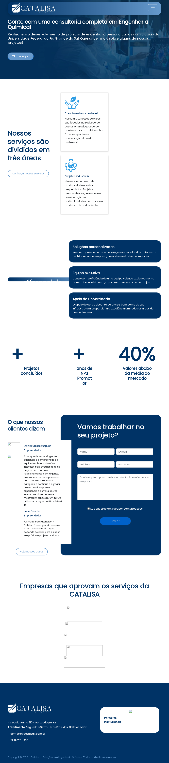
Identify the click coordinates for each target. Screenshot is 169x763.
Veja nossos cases (31, 551)
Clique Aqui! (20, 56)
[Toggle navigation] (152, 7)
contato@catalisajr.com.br (27, 734)
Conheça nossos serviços (28, 173)
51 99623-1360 (19, 740)
